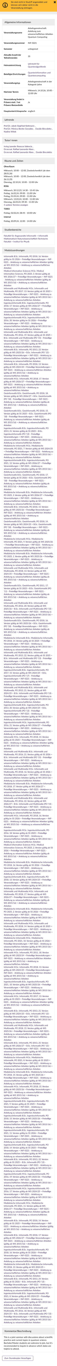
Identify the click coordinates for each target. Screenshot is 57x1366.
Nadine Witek (10, 132)
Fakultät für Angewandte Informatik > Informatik (26, 236)
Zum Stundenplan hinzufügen (17, 1358)
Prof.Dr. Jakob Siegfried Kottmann (19, 126)
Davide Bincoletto (43, 129)
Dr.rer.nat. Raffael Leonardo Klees (19, 149)
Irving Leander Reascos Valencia (18, 146)
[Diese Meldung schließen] (54, 2)
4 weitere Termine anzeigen (16, 205)
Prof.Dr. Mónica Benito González (19, 129)
